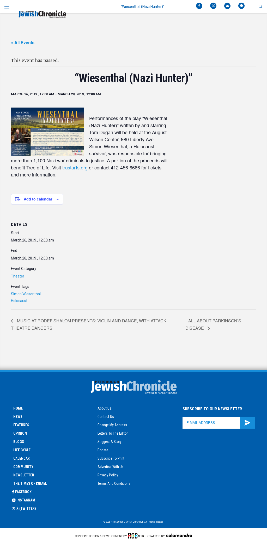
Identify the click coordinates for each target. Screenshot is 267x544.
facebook (23, 492)
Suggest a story (110, 442)
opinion (20, 433)
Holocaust (19, 301)
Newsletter (23, 475)
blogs (18, 442)
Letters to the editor (113, 433)
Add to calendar (38, 199)
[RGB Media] (137, 536)
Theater (17, 276)
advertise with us (111, 467)
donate (103, 450)
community (23, 467)
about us (104, 408)
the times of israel (30, 483)
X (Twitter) (26, 508)
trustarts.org (75, 167)
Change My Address (112, 425)
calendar (21, 458)
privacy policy (108, 475)
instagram (25, 500)
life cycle (22, 450)
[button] (260, 6)
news (17, 417)
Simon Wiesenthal (26, 294)
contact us (106, 417)
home (18, 408)
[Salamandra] (179, 535)
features (21, 425)
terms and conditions (114, 483)
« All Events (22, 42)
